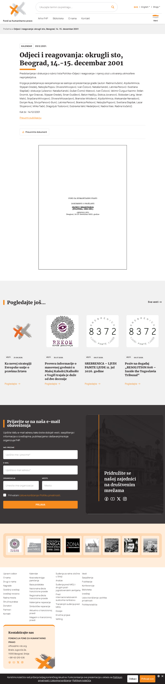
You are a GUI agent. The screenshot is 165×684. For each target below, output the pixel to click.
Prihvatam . (34, 495)
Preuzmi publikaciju (30, 117)
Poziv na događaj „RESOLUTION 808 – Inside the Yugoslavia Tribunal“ (104, 369)
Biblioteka (58, 18)
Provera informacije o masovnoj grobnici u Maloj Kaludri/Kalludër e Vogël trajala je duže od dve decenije (26, 371)
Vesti (12, 357)
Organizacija (9, 478)
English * (145, 6)
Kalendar (26, 46)
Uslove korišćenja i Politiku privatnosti (39, 495)
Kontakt (85, 18)
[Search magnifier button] (113, 7)
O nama (72, 18)
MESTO (45, 478)
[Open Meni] (155, 18)
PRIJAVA (40, 504)
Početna (7, 28)
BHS (136, 7)
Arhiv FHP (43, 18)
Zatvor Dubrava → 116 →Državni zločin (144, 365)
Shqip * (156, 6)
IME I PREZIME (9, 447)
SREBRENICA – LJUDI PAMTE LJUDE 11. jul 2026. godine (64, 367)
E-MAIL (6, 463)
